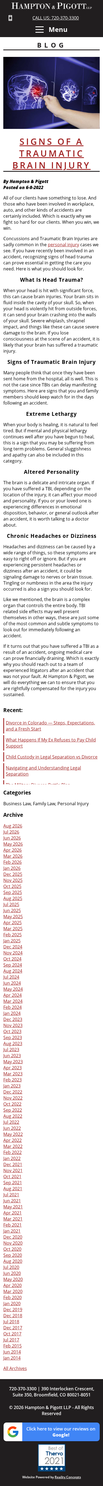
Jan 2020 (12, 1303)
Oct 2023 (12, 1031)
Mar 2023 (13, 1074)
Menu (57, 29)
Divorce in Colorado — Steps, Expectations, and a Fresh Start (50, 726)
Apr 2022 (12, 1140)
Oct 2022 (12, 1104)
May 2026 (13, 844)
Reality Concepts (68, 1477)
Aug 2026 (12, 826)
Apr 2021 (12, 1213)
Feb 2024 (12, 1007)
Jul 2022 (11, 1122)
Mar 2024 (13, 1001)
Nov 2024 (13, 953)
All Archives (15, 1368)
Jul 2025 (11, 904)
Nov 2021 (13, 1170)
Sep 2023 (12, 1037)
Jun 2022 (12, 1128)
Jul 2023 (11, 1050)
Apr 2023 (12, 1068)
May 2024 (13, 989)
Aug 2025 (12, 898)
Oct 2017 (12, 1334)
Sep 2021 (12, 1183)
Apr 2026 (12, 850)
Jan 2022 (12, 1158)
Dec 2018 (12, 1316)
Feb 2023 (12, 1080)
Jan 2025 (12, 941)
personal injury (63, 245)
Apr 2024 (12, 995)
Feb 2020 (12, 1297)
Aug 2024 (12, 971)
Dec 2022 (12, 1092)
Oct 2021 (12, 1177)
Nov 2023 (13, 1025)
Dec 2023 (12, 1019)
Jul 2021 (11, 1195)
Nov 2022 (13, 1098)
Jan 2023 (12, 1086)
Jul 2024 (11, 977)
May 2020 (13, 1279)
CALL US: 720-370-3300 (55, 18)
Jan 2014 (12, 1358)
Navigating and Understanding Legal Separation (43, 771)
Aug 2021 (12, 1189)
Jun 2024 (12, 983)
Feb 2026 (12, 862)
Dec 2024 (12, 947)
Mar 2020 (13, 1291)
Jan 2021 (12, 1231)
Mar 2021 (13, 1219)
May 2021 (13, 1207)
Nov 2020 (13, 1243)
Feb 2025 (12, 935)
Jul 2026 (11, 832)
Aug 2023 (12, 1044)
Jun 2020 (12, 1273)
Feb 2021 (12, 1225)
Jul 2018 (11, 1322)
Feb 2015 (12, 1346)
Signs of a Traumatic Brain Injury (51, 153)
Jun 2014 (12, 1352)
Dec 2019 (12, 1310)
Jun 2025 (12, 910)
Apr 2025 (12, 923)
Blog (51, 44)
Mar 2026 (13, 856)
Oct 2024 (12, 959)
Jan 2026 (12, 868)
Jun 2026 (12, 838)
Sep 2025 (12, 892)
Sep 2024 (12, 965)
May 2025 (13, 917)
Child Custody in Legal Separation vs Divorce (52, 757)
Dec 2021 (12, 1164)
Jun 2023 (12, 1056)
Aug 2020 (12, 1261)
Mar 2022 (13, 1146)
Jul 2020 (11, 1267)
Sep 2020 (12, 1255)
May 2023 (13, 1062)
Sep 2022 (12, 1110)
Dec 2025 (12, 874)
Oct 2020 (12, 1249)
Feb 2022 (12, 1152)
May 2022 (13, 1134)
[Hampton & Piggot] (51, 5)
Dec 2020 (12, 1237)
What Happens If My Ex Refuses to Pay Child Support (51, 743)
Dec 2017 (12, 1328)
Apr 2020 (12, 1285)
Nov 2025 (13, 880)
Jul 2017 (11, 1340)
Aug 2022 (12, 1116)
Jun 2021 (12, 1201)
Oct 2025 (12, 886)
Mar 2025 (13, 929)
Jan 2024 (12, 1013)
